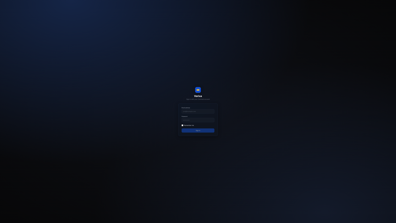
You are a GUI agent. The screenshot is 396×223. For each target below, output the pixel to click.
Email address (186, 108)
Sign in (198, 130)
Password (184, 116)
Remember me (189, 125)
